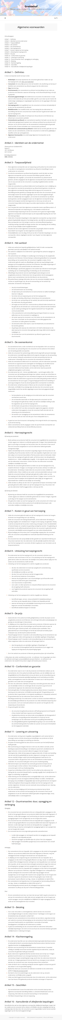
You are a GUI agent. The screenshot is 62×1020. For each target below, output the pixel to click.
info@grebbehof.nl (26, 945)
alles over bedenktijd (27, 82)
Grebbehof (31, 6)
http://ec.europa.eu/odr (20, 971)
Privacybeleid (39, 1017)
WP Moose (50, 1017)
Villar (44, 1017)
